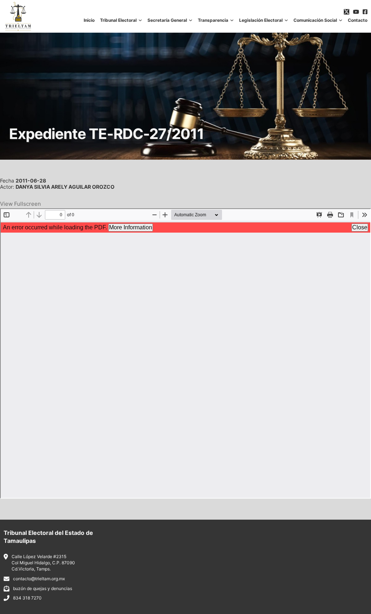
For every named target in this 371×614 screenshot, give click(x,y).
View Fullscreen (20, 203)
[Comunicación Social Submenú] (340, 20)
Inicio (89, 20)
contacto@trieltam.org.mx (39, 578)
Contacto (357, 20)
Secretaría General (167, 20)
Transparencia (213, 20)
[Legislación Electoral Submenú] (286, 20)
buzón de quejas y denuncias (42, 588)
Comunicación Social (315, 20)
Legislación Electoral (261, 20)
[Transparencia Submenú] (232, 20)
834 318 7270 (27, 598)
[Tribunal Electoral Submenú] (140, 20)
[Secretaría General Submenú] (190, 20)
